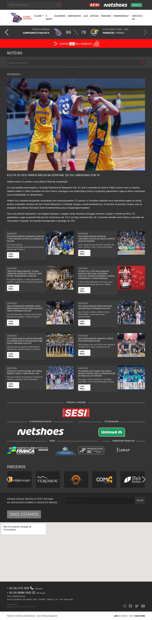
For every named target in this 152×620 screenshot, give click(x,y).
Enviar (140, 500)
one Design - (121, 616)
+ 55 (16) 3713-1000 (25, 588)
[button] (7, 32)
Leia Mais (10, 255)
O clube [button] (38, 16)
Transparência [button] (120, 16)
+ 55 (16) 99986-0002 (26, 593)
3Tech (137, 616)
